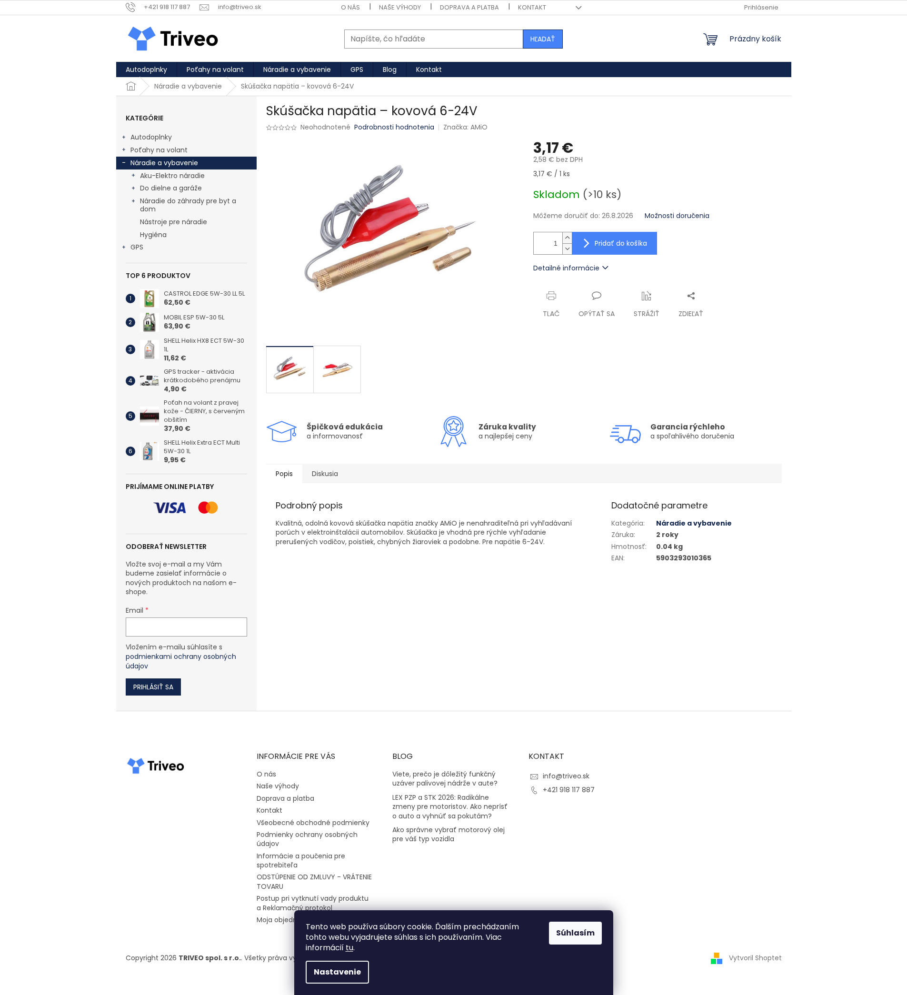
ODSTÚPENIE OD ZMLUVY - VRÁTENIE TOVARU (314, 881)
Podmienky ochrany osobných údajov (307, 839)
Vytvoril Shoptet (755, 958)
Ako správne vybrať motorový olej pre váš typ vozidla (448, 835)
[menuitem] (146, 69)
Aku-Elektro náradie (172, 175)
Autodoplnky (151, 137)
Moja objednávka (285, 920)
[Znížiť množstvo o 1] (567, 248)
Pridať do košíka (621, 243)
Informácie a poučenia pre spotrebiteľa (301, 860)
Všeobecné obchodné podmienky (313, 822)
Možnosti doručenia (677, 215)
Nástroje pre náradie (173, 222)
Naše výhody (400, 7)
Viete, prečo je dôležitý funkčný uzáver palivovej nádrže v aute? (445, 779)
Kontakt (532, 7)
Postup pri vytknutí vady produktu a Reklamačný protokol (313, 903)
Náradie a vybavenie (164, 163)
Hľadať (542, 39)
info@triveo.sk (566, 776)
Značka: (465, 127)
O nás (350, 7)
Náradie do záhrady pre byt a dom (188, 205)
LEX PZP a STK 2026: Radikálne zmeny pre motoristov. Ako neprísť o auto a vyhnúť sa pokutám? (450, 807)
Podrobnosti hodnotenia (394, 127)
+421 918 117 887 (569, 790)
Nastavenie (337, 971)
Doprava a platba (469, 7)
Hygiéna (153, 234)
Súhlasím (575, 932)
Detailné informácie (566, 268)
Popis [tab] (284, 473)
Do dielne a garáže (171, 188)
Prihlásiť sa (153, 687)
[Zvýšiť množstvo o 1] (567, 237)
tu (349, 947)
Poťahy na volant (159, 150)
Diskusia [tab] (325, 473)
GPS (136, 247)
